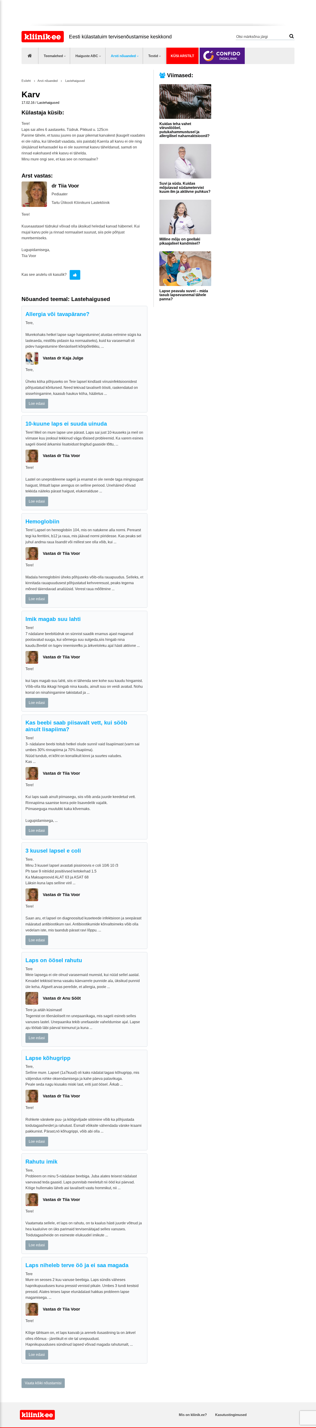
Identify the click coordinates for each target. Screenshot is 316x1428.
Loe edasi (37, 403)
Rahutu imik (41, 1161)
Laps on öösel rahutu (53, 960)
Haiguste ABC (86, 56)
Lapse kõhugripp (48, 1058)
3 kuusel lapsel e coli (53, 851)
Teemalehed (53, 56)
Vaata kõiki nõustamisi (43, 1383)
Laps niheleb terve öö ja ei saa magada (76, 1265)
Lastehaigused (74, 81)
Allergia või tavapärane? (57, 314)
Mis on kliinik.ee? (193, 1415)
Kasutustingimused (231, 1415)
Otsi (291, 36)
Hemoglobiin (42, 521)
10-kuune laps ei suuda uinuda (66, 424)
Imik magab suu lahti (53, 619)
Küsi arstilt (182, 56)
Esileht (26, 81)
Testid (153, 56)
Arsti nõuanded (123, 56)
